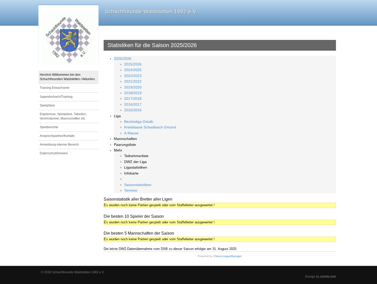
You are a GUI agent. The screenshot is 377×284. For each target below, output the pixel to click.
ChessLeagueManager (227, 256)
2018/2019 (133, 93)
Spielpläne (47, 105)
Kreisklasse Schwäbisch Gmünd (150, 127)
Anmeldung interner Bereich (59, 144)
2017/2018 (133, 98)
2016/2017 (133, 104)
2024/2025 (133, 70)
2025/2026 (122, 59)
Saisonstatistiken (137, 185)
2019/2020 (133, 87)
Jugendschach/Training (56, 97)
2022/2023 (133, 76)
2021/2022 (133, 81)
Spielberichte (49, 127)
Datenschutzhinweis (54, 153)
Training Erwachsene (55, 88)
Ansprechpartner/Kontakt (57, 136)
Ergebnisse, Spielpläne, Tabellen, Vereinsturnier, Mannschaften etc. (63, 116)
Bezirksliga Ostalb (138, 121)
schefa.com (328, 276)
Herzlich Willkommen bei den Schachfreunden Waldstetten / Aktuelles (67, 77)
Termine (130, 190)
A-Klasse (131, 133)
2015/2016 (133, 110)
